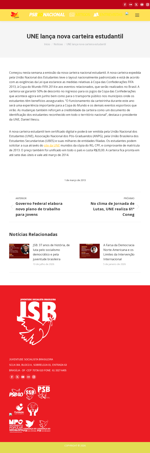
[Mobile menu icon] (137, 15)
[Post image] (19, 251)
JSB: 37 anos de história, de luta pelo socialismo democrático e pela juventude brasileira (51, 252)
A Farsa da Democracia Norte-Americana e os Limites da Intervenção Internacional (118, 252)
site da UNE (52, 145)
